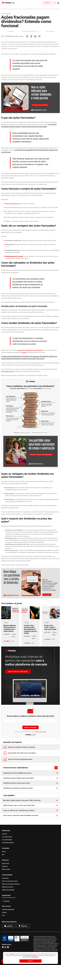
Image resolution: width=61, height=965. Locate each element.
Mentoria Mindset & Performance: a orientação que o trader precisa (10, 628)
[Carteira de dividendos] (30, 98)
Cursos (4, 851)
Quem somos (5, 863)
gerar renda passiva (7, 371)
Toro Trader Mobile (7, 839)
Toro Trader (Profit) (7, 836)
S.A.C (3, 915)
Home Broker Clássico (8, 842)
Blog (3, 854)
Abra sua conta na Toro (12, 203)
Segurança (5, 866)
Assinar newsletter (30, 727)
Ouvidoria (4, 912)
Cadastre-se (47, 2)
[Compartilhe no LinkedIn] (35, 36)
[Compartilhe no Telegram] (39, 36)
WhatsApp (7, 901)
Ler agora (7, 641)
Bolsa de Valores (6, 13)
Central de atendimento (8, 909)
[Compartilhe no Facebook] (31, 36)
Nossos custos (6, 869)
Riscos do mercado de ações (9, 881)
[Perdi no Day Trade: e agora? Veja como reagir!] (51, 613)
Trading (6, 622)
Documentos (5, 878)
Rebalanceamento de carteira (14, 256)
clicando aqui (35, 957)
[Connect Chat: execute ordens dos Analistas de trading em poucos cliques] (30, 613)
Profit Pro (4, 833)
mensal (24, 352)
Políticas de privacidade (8, 889)
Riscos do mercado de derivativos (11, 884)
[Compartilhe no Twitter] (27, 36)
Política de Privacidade (41, 731)
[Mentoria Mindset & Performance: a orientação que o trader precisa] (10, 613)
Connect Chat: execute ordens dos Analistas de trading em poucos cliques (30, 629)
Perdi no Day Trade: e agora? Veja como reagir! (50, 627)
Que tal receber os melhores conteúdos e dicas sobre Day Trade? (30, 716)
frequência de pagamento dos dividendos (29, 350)
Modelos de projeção (7, 886)
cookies (12, 954)
